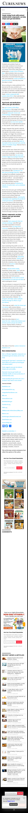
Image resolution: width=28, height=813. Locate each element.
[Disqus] (14, 553)
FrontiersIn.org (6, 404)
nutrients (10, 445)
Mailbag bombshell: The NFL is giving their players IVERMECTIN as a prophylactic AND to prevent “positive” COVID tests (16, 772)
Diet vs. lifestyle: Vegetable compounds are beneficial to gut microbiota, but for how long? (14, 355)
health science (18, 439)
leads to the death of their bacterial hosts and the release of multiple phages (13, 142)
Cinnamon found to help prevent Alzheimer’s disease (15, 658)
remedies (10, 446)
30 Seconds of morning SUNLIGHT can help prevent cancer (16, 697)
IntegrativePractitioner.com (9, 392)
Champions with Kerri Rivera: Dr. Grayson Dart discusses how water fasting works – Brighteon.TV (15, 672)
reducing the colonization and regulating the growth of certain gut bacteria (13, 198)
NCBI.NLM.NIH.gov (7, 401)
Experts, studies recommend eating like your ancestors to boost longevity (16, 726)
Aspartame (21, 256)
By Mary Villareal (15, 761)
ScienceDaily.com (7, 422)
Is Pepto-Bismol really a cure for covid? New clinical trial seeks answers (15, 691)
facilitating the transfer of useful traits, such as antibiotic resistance (13, 185)
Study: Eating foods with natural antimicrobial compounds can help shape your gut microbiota (15, 738)
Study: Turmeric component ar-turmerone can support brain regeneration (14, 758)
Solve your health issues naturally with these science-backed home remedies (15, 704)
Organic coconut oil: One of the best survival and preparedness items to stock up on (16, 780)
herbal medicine (6, 441)
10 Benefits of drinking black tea (15, 715)
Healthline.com (6, 386)
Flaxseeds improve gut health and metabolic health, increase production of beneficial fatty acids (13, 373)
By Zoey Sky (15, 716)
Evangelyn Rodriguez (13, 21)
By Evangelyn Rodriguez (17, 722)
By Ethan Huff (15, 686)
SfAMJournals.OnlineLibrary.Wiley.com (12, 410)
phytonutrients (18, 445)
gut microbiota (10, 439)
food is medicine (6, 437)
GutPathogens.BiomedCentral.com (11, 416)
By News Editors (16, 775)
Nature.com (5, 413)
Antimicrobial (5, 436)
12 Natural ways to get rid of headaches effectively (14, 720)
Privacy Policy (11, 801)
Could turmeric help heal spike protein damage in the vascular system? (14, 746)
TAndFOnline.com (7, 419)
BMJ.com (4, 395)
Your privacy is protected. (8, 472)
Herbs (13, 441)
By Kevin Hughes (16, 675)
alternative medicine (16, 434)
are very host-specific (17, 122)
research (16, 446)
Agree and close (13, 804)
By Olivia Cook (15, 699)
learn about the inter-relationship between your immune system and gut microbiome (13, 321)
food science (15, 437)
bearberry (12, 264)
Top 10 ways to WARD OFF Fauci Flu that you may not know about (15, 678)
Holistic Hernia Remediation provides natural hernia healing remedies (16, 684)
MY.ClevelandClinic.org (8, 389)
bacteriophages (14, 436)
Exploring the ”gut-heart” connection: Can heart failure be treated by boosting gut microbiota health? (13, 362)
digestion (21, 436)
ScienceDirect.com (7, 398)
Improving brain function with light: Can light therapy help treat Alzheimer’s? (15, 665)
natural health (12, 443)
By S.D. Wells (15, 680)
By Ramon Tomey (16, 660)
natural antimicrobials (13, 268)
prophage (5, 446)
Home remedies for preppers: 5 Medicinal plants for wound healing (15, 765)
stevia (18, 270)
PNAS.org (4, 407)
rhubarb (19, 258)
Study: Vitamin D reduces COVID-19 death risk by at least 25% (15, 710)
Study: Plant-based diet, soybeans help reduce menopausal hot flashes (16, 732)
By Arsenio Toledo (16, 667)
